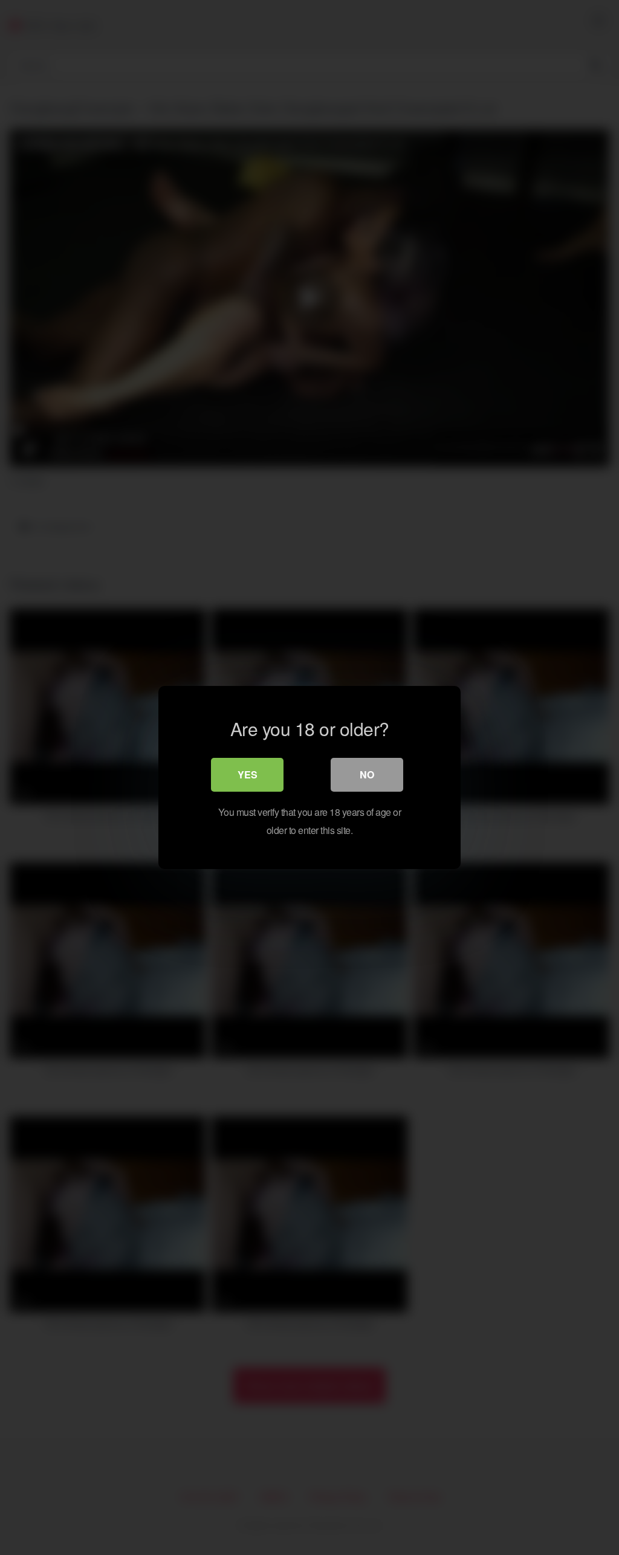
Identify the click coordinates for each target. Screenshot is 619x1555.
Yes (248, 774)
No (367, 774)
